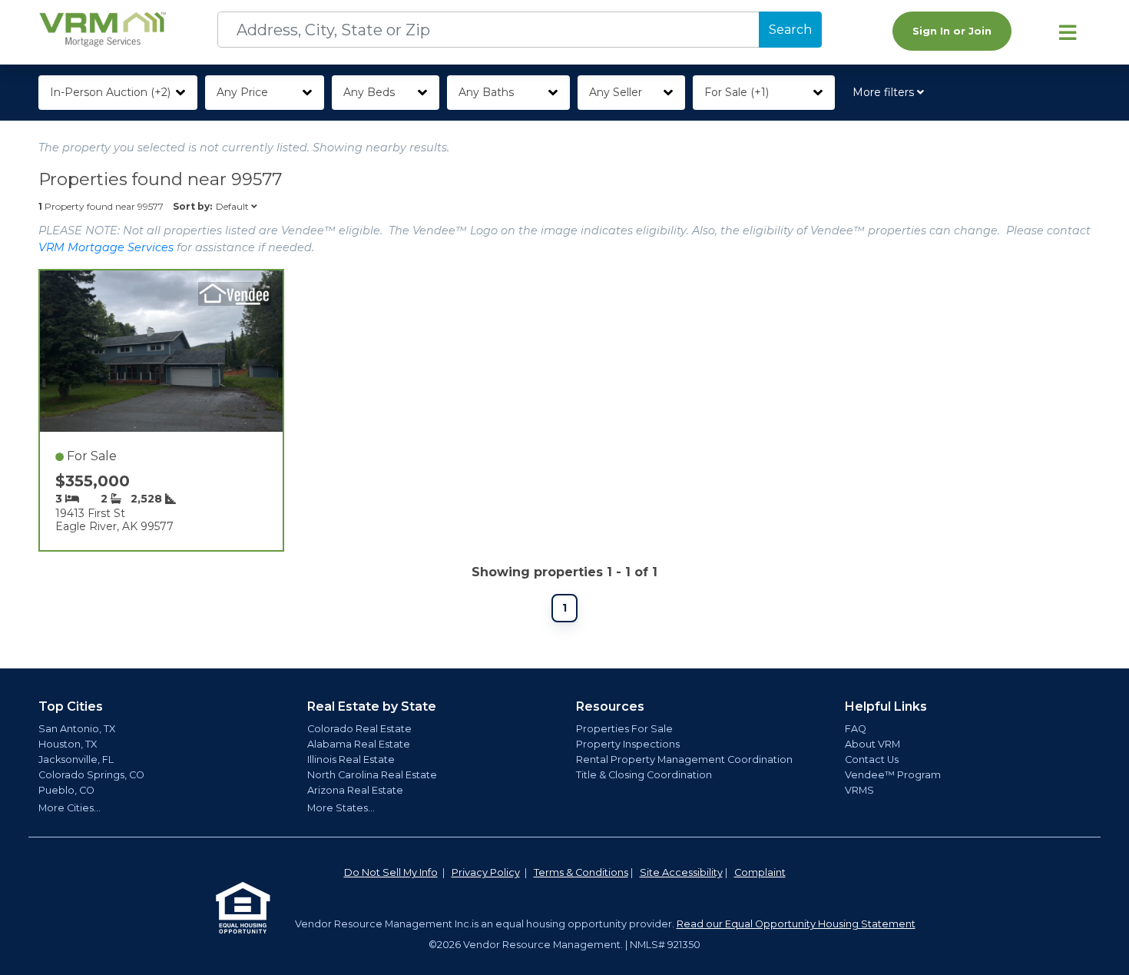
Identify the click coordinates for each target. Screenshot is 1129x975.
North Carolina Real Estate (372, 775)
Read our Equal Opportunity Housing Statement (796, 924)
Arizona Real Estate (355, 790)
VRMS (859, 790)
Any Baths (486, 92)
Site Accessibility (681, 872)
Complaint (760, 872)
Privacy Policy (486, 872)
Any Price (242, 92)
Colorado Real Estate (359, 729)
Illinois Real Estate (351, 759)
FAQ (855, 729)
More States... (341, 808)
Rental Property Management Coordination (684, 759)
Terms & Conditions (581, 872)
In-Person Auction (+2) (110, 92)
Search (790, 29)
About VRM (872, 744)
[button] (891, 92)
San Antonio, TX (76, 729)
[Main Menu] (1068, 32)
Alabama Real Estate (358, 744)
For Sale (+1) (736, 92)
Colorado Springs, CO (91, 775)
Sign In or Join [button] (952, 31)
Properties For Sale (624, 729)
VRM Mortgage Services (106, 247)
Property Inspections (628, 744)
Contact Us (872, 759)
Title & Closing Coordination (644, 775)
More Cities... (69, 808)
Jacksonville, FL (76, 759)
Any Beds (369, 92)
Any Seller (615, 92)
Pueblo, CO (66, 790)
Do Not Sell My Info (391, 872)
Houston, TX (67, 744)
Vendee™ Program (893, 775)
